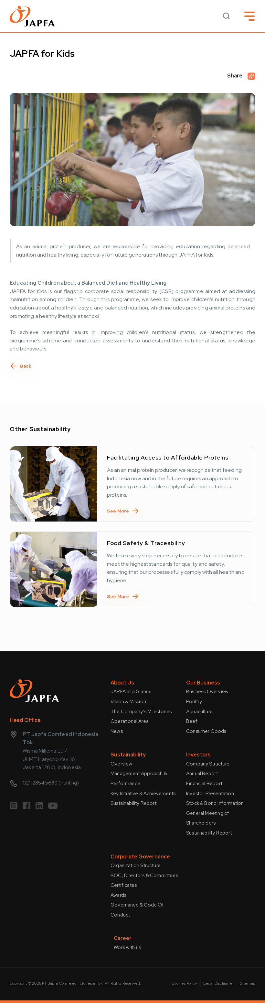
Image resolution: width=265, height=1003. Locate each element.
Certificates (124, 885)
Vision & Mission (128, 701)
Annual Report (202, 773)
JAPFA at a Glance (131, 691)
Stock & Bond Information (215, 803)
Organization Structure (136, 865)
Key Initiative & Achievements (143, 793)
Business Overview (207, 691)
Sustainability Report (133, 803)
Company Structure (207, 764)
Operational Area (130, 721)
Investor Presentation (210, 793)
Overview (121, 764)
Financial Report (204, 783)
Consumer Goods (206, 731)
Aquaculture (199, 711)
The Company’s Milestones (141, 711)
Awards (118, 895)
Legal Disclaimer (218, 983)
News (117, 731)
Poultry (194, 701)
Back (25, 366)
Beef (191, 721)
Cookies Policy (184, 983)
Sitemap (247, 983)
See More (118, 511)
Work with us (127, 947)
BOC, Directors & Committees (144, 875)
